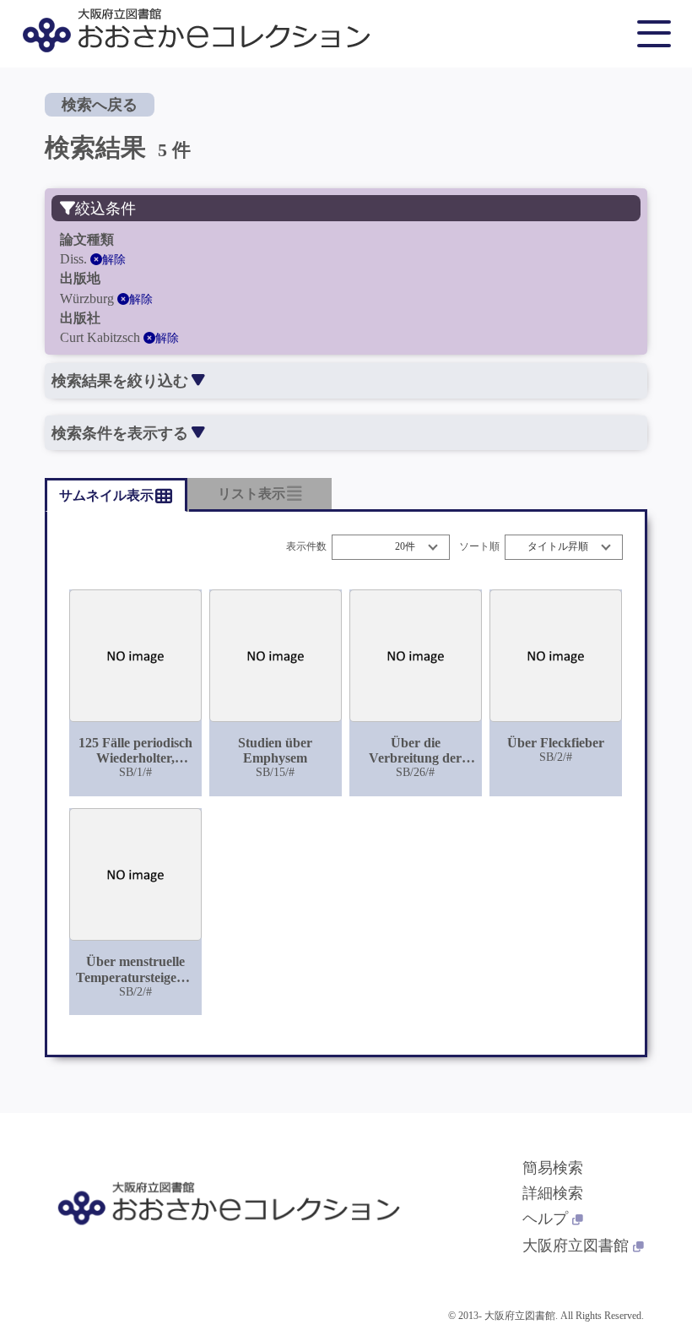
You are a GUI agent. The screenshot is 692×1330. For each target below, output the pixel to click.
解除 (114, 259)
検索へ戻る (100, 104)
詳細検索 (552, 1193)
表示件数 (306, 546)
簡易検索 (552, 1167)
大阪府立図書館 (575, 1245)
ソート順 (479, 546)
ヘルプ (545, 1218)
